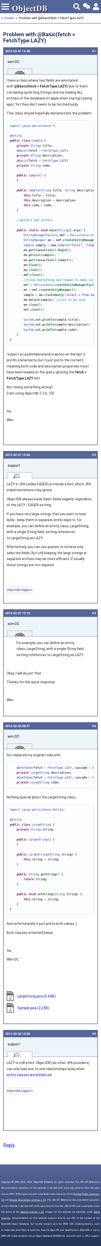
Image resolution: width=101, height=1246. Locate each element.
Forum (9, 18)
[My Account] (96, 6)
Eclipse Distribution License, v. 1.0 (28, 1200)
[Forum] (86, 6)
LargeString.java (36, 996)
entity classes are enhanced (29, 1075)
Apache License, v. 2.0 (32, 1212)
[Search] (76, 6)
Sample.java (33, 1008)
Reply (9, 1145)
